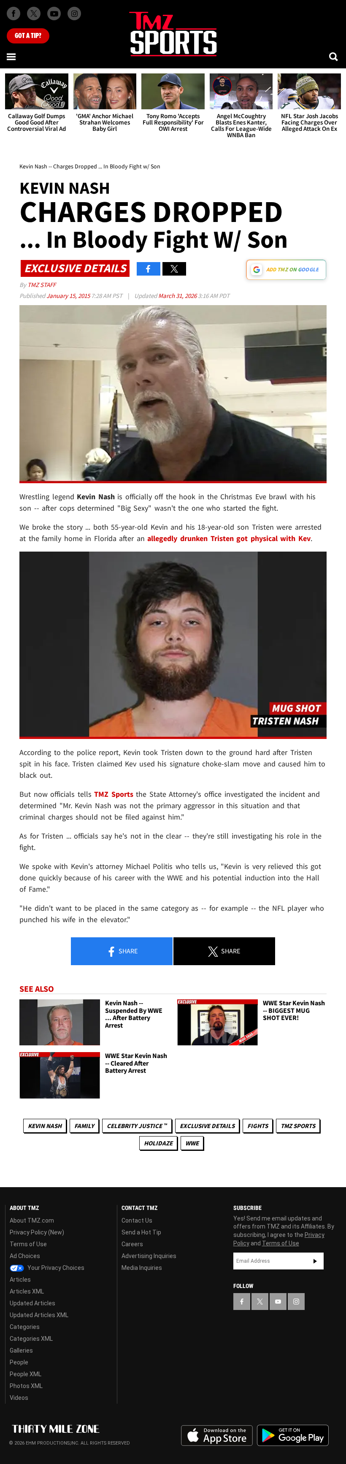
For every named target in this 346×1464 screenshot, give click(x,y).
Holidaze (158, 1143)
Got (28, 36)
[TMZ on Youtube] (54, 13)
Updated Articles (32, 1303)
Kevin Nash (45, 1126)
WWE (192, 1143)
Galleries (21, 1350)
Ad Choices (25, 1256)
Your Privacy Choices (55, 1267)
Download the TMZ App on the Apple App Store (217, 1435)
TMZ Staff (41, 285)
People (19, 1362)
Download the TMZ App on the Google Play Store (293, 1435)
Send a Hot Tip (141, 1232)
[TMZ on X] (34, 13)
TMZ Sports (113, 794)
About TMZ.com (32, 1220)
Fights (257, 1126)
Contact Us (137, 1220)
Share (127, 951)
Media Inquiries (142, 1267)
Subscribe (315, 1261)
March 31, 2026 (178, 296)
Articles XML (27, 1291)
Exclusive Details (207, 1126)
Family (84, 1126)
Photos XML (26, 1386)
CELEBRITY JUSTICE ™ (137, 1126)
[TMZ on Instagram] (74, 13)
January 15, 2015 (68, 296)
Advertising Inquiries (149, 1256)
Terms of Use (28, 1244)
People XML (25, 1374)
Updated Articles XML (39, 1315)
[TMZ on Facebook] (13, 13)
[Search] (334, 56)
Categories (25, 1326)
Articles (20, 1279)
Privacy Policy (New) (37, 1232)
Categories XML (31, 1338)
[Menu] (12, 56)
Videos (19, 1397)
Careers (132, 1244)
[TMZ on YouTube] (278, 1301)
